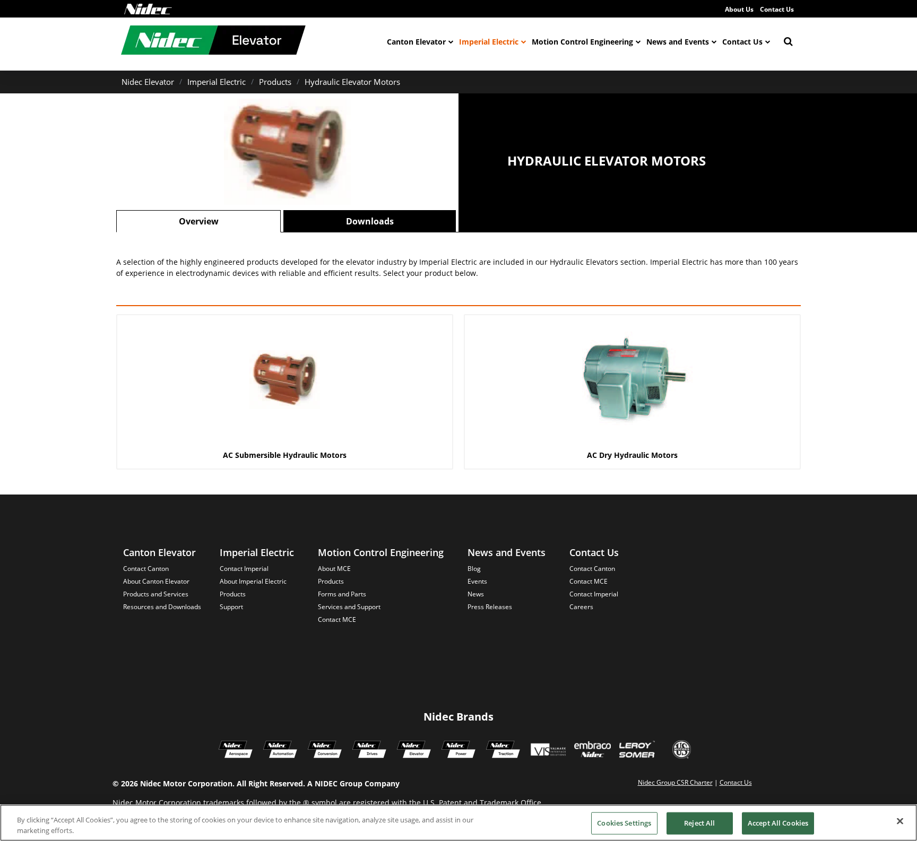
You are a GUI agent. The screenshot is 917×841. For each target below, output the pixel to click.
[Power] (458, 750)
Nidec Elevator (148, 81)
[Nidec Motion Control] (280, 750)
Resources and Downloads (162, 606)
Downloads (370, 221)
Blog (474, 568)
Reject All (699, 823)
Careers (581, 606)
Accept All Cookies (778, 823)
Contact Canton (146, 568)
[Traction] (503, 750)
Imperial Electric (488, 42)
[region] (458, 822)
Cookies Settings (624, 823)
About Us (739, 9)
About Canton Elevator (156, 581)
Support (231, 606)
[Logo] (148, 9)
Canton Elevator (416, 42)
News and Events (677, 42)
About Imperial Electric (253, 581)
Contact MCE (337, 619)
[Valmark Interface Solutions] (548, 750)
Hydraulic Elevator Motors (352, 81)
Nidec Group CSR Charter (675, 782)
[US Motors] (681, 750)
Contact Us (777, 9)
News (476, 594)
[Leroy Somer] (637, 750)
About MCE (334, 568)
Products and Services (155, 594)
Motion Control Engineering (582, 42)
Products (275, 81)
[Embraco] (592, 750)
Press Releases (490, 606)
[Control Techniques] (369, 750)
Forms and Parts (342, 594)
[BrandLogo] (213, 41)
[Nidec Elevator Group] (413, 750)
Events (477, 581)
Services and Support (349, 606)
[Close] (900, 821)
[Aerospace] (235, 750)
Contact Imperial (244, 568)
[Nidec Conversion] (324, 750)
